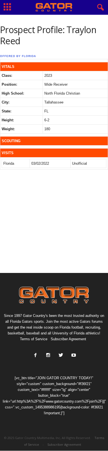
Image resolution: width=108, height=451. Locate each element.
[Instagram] (48, 356)
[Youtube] (73, 356)
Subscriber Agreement (68, 339)
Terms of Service (33, 339)
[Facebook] (35, 356)
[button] (99, 7)
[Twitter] (61, 356)
